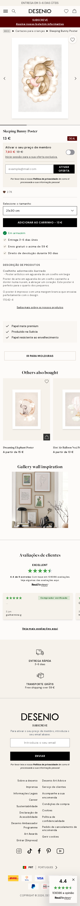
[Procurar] (14, 11)
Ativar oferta (64, 168)
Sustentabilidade (27, 806)
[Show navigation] (5, 11)
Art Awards (31, 833)
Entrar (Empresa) (27, 840)
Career (33, 799)
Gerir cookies (50, 836)
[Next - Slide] (76, 79)
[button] (63, 889)
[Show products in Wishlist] (66, 11)
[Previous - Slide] (4, 79)
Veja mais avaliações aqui (40, 628)
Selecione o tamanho (17, 203)
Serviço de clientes (54, 787)
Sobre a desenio (27, 780)
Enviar (40, 756)
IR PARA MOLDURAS (40, 356)
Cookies (47, 810)
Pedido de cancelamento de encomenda (59, 828)
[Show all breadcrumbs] (7, 31)
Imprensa (32, 787)
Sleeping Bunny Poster (63, 31)
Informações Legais (26, 793)
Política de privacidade (45, 178)
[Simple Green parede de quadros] (40, 500)
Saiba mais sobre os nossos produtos (40, 307)
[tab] (13, 123)
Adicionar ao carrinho (40, 222)
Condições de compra (56, 804)
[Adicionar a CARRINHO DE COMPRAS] (46, 437)
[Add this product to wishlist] (72, 39)
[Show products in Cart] (74, 11)
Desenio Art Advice (54, 780)
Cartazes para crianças (30, 31)
